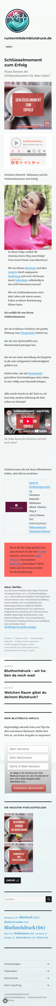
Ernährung (14, 276)
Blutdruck (30, 268)
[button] (5, 1001)
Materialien (10, 971)
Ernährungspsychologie (15, 644)
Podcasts (8, 641)
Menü (9, 47)
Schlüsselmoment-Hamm (16, 650)
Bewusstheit (35, 373)
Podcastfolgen (37, 638)
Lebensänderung (12, 647)
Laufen (31, 644)
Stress (42, 937)
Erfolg (18, 641)
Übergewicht (27, 332)
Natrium (9, 938)
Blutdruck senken (16, 922)
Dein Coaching (12, 985)
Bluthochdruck (24, 927)
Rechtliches (11, 978)
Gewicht (12, 272)
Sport (32, 650)
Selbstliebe (21, 280)
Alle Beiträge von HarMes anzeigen (20, 627)
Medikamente (24, 933)
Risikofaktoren (25, 937)
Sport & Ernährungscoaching (39, 486)
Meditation (41, 934)
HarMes (7, 638)
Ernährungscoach (30, 641)
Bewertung (16, 563)
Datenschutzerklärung (14, 997)
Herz (8, 934)
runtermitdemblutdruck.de (28, 38)
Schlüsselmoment (30, 647)
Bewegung (11, 918)
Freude (42, 551)
